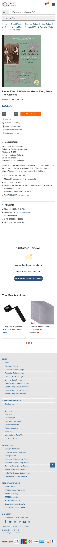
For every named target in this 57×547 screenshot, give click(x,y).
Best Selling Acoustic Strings (17, 387)
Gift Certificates (11, 428)
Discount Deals (11, 366)
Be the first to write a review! (28, 278)
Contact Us (9, 404)
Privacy (15, 527)
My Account (10, 418)
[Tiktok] (20, 522)
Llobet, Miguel (18, 27)
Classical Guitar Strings (14, 370)
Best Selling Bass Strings (15, 394)
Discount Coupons (13, 421)
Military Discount (12, 425)
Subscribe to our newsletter (16, 518)
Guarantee (6, 527)
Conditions (24, 527)
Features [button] (9, 205)
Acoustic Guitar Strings (14, 373)
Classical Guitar (31, 24)
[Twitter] (10, 522)
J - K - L (5, 27)
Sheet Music (16, 24)
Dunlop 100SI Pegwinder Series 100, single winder (12, 328)
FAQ (6, 408)
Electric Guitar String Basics (16, 466)
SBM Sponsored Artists (15, 490)
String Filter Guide (12, 449)
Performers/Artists (12, 501)
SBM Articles (10, 487)
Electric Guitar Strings (14, 377)
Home (4, 24)
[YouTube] (24, 522)
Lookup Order (11, 439)
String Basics (10, 456)
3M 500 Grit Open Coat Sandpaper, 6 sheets (39, 328)
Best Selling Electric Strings (16, 390)
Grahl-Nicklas (25, 212)
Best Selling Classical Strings (17, 383)
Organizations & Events (15, 504)
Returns (8, 432)
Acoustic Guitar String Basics (17, 463)
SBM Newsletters (12, 497)
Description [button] (11, 142)
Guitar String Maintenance (16, 470)
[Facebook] (6, 522)
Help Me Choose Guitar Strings (18, 473)
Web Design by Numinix (11, 533)
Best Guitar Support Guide (16, 476)
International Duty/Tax (14, 435)
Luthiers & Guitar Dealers (15, 507)
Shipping (8, 411)
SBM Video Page (12, 494)
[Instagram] (15, 522)
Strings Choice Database (15, 452)
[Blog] (29, 522)
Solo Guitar (46, 24)
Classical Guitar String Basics (17, 459)
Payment (8, 414)
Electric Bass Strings (13, 380)
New (7, 363)
